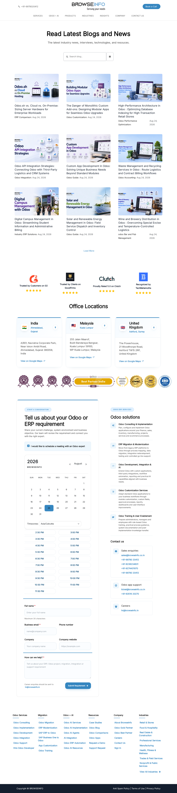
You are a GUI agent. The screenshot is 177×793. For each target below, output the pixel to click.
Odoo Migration (46, 722)
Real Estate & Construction (145, 734)
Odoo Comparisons (98, 732)
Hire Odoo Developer (24, 748)
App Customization (48, 745)
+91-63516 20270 (130, 593)
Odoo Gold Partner (123, 727)
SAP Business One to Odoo (48, 739)
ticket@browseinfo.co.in (133, 589)
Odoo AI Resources (73, 748)
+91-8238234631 (129, 564)
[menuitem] (38, 16)
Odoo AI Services (72, 722)
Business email (32, 624)
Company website (68, 639)
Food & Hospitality (148, 727)
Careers (118, 738)
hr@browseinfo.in (32, 687)
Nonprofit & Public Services (148, 764)
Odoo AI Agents (71, 732)
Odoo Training (45, 750)
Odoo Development (23, 732)
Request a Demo (97, 743)
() (65, 631)
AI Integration (70, 738)
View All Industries (148, 771)
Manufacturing (146, 745)
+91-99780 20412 (130, 559)
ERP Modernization (48, 727)
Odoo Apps (94, 738)
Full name (29, 606)
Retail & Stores (146, 722)
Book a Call (151, 6)
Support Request (97, 748)
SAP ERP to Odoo (47, 732)
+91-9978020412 (29, 6)
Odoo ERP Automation (74, 743)
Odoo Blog (94, 727)
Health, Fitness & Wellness (147, 751)
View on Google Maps (31, 361)
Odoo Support (20, 743)
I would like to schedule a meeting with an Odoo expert (58, 446)
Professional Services (150, 740)
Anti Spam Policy (121, 788)
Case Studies (95, 722)
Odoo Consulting (21, 722)
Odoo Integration (21, 738)
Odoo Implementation (24, 727)
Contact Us (120, 743)
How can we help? (34, 657)
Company (29, 639)
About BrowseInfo (123, 722)
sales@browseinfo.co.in (133, 555)
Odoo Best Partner (123, 732)
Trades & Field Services (151, 758)
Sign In (118, 748)
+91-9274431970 (129, 568)
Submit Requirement (76, 685)
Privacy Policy (153, 788)
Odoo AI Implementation (75, 727)
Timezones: (32, 523)
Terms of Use (138, 788)
